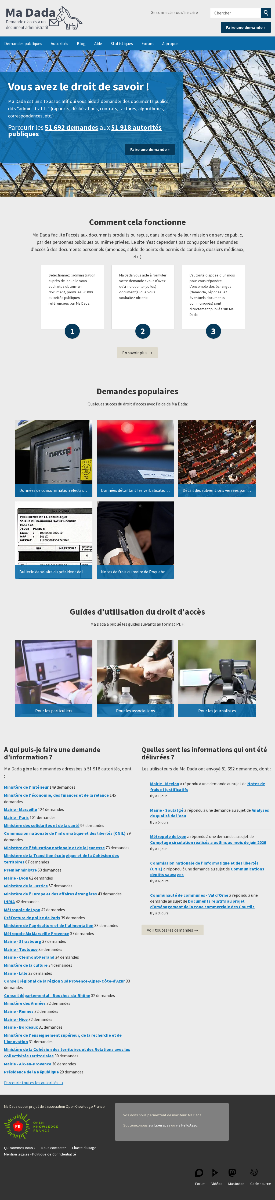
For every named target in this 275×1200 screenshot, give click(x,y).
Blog (81, 43)
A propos (170, 43)
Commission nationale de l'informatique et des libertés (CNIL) (65, 833)
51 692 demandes (71, 127)
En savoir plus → (137, 352)
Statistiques (122, 43)
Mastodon (236, 1183)
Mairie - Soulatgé (166, 810)
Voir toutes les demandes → (172, 930)
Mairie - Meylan (164, 783)
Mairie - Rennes (19, 1011)
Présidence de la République (31, 1072)
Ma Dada (44, 18)
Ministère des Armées (25, 1003)
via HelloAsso (186, 1125)
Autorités (59, 43)
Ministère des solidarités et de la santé (41, 825)
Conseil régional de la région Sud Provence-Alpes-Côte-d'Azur (64, 981)
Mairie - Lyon (16, 878)
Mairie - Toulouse (21, 949)
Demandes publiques (23, 43)
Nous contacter (53, 1147)
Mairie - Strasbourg (22, 941)
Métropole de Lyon (22, 909)
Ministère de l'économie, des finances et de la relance (56, 795)
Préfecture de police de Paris (32, 917)
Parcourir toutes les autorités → (33, 1082)
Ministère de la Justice (26, 885)
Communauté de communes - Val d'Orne (189, 895)
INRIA (9, 901)
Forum (148, 43)
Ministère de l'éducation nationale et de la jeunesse (54, 847)
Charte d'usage (84, 1147)
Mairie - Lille (15, 973)
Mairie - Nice (16, 1019)
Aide (98, 43)
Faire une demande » (246, 27)
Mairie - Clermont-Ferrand (29, 957)
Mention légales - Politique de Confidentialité (40, 1154)
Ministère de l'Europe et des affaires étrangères (50, 893)
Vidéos (216, 1183)
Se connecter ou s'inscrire (174, 12)
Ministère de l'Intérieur (26, 787)
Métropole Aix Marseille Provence (36, 933)
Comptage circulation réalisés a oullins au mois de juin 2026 (208, 842)
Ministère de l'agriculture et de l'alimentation (48, 925)
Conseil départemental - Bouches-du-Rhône (47, 995)
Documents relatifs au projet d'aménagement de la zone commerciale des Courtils (202, 904)
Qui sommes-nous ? (19, 1147)
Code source (260, 1183)
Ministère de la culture (26, 965)
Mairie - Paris (16, 817)
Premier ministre (20, 870)
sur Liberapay (159, 1125)
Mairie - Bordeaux (21, 1027)
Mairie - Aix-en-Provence (27, 1063)
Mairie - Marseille (20, 809)
